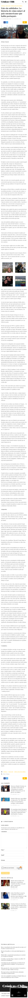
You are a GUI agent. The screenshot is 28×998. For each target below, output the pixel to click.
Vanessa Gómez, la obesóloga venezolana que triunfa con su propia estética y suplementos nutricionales (18, 906)
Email (2, 855)
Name (3, 850)
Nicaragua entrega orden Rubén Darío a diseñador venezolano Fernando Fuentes (12, 972)
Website (3, 860)
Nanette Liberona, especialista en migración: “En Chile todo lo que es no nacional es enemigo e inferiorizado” (18, 801)
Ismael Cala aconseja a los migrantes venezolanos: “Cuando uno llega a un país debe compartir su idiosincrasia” (18, 884)
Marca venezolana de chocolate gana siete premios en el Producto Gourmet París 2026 (13, 947)
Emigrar (8, 774)
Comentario (4, 831)
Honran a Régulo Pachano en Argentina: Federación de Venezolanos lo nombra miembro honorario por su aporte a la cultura (18, 789)
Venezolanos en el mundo (16, 5)
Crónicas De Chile (7, 18)
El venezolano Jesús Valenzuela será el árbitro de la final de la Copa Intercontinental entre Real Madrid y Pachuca (19, 812)
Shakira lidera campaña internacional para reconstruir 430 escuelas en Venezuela (13, 955)
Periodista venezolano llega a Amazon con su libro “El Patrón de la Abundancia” (13, 959)
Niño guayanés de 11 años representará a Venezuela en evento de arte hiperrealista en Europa (13, 968)
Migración (8, 5)
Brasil (5, 774)
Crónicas (3, 5)
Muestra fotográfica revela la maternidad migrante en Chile (13, 951)
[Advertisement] (14, 927)
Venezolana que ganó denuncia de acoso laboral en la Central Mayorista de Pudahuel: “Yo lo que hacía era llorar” (13, 964)
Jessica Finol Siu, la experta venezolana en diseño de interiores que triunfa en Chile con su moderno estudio (19, 895)
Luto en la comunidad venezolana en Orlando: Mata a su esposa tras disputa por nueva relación (13, 976)
